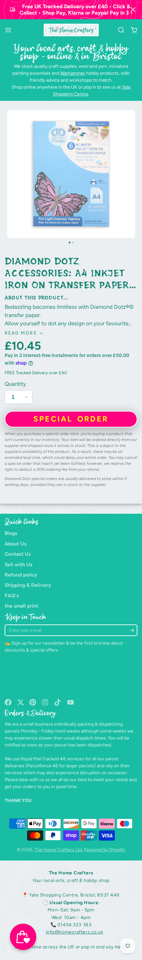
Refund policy (21, 575)
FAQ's (12, 595)
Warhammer (72, 73)
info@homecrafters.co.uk (74, 932)
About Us (15, 543)
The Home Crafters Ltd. (58, 850)
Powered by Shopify (104, 850)
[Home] (71, 30)
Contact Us (18, 554)
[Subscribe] (131, 630)
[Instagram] (45, 702)
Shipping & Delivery (28, 585)
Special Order (71, 418)
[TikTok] (57, 702)
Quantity (15, 383)
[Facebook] (8, 702)
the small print (21, 606)
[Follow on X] (20, 702)
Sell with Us (18, 564)
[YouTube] (70, 702)
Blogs (11, 533)
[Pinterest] (32, 702)
